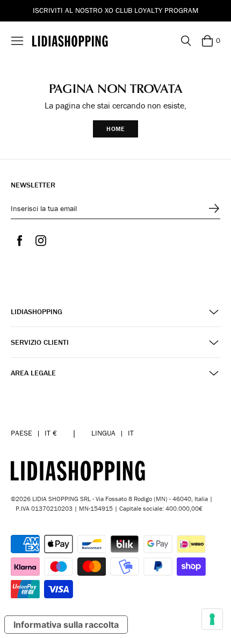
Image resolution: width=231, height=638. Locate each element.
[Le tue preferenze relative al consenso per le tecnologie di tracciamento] (212, 619)
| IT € (34, 433)
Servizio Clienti (40, 342)
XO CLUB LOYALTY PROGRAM (151, 10)
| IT (112, 433)
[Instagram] (40, 240)
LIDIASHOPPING (36, 312)
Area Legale (33, 373)
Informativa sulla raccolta (66, 624)
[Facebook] (19, 240)
